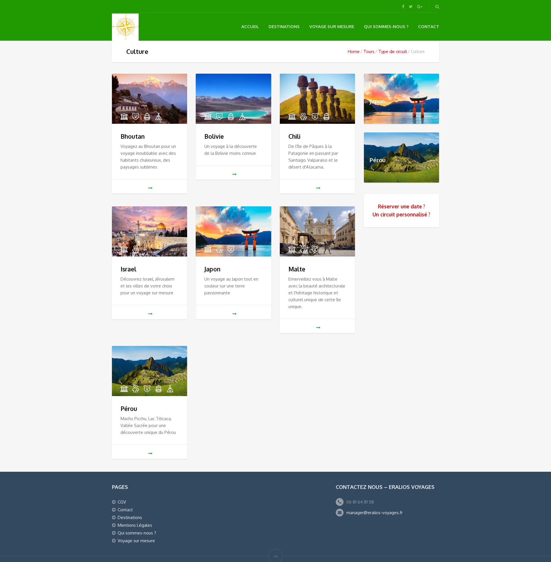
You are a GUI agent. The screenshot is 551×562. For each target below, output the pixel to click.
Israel (128, 269)
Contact (428, 26)
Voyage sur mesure (331, 26)
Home (354, 51)
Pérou (129, 408)
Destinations (284, 26)
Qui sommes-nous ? (386, 26)
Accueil (250, 26)
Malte (296, 269)
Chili (294, 136)
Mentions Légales (135, 525)
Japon (212, 269)
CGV (122, 502)
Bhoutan (133, 136)
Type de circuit (392, 51)
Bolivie (214, 136)
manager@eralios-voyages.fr (374, 512)
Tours (369, 51)
